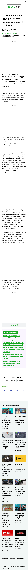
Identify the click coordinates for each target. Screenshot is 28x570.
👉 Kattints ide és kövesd (14, 325)
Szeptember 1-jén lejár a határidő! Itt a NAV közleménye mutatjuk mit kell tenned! (13, 349)
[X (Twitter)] (11, 391)
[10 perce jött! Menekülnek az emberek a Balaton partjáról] (20, 458)
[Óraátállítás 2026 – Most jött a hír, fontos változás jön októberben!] (20, 411)
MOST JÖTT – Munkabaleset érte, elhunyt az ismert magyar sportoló (20, 542)
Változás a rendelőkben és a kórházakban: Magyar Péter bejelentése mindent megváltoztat (7, 518)
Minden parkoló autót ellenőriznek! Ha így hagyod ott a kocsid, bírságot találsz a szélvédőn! (7, 493)
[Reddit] (23, 391)
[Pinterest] (17, 391)
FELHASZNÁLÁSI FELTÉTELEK (8, 558)
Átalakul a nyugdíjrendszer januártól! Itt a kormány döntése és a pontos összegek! (13, 338)
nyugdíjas (6, 380)
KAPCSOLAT (4, 561)
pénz (13, 380)
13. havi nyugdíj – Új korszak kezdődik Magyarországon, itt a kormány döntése (12, 363)
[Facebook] (5, 391)
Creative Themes (6, 568)
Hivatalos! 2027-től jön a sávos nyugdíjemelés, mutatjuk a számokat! (20, 516)
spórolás (20, 380)
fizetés (12, 377)
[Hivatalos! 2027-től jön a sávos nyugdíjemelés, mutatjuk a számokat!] (20, 507)
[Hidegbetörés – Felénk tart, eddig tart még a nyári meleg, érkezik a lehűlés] (20, 435)
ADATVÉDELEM (20, 558)
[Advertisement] (14, 57)
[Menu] (25, 2)
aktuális (5, 377)
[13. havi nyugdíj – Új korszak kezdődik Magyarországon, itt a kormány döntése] (7, 458)
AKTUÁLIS (5, 30)
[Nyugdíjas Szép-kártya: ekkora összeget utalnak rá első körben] (20, 482)
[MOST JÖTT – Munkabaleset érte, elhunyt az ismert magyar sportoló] (20, 533)
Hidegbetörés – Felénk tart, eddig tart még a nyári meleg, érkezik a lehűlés (13, 356)
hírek (19, 377)
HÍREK (10, 30)
